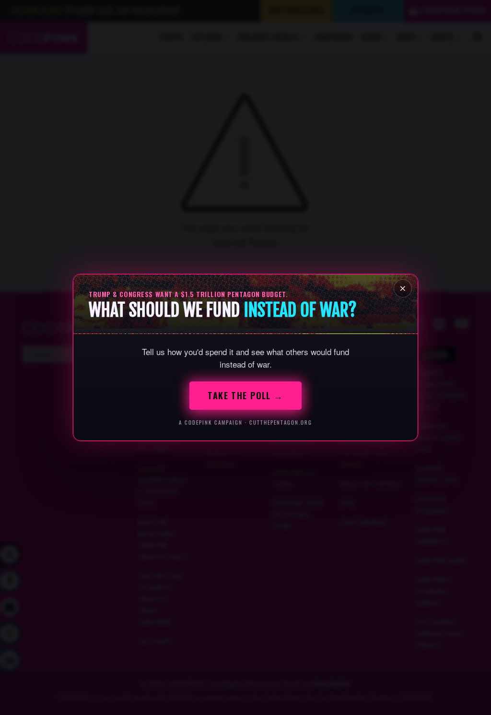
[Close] (403, 288)
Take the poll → (245, 395)
